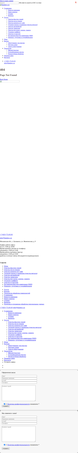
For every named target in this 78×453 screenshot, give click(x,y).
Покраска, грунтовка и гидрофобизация (18, 286)
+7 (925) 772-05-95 (10, 61)
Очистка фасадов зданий (12, 268)
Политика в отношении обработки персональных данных (24, 304)
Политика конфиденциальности (18, 404)
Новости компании (10, 297)
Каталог (7, 291)
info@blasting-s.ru (9, 63)
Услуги (6, 289)
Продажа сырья (13, 347)
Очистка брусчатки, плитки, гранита (17, 279)
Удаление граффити (11, 281)
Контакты (7, 360)
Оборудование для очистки (17, 345)
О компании (8, 295)
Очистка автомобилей (11, 275)
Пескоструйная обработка (17, 356)
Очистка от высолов (11, 282)
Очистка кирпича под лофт (13, 271)
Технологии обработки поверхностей (17, 293)
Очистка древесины (11, 277)
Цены (6, 266)
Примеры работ (9, 358)
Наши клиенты (9, 299)
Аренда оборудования (15, 349)
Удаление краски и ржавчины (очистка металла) (20, 273)
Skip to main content (6, 1)
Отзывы (7, 300)
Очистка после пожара (12, 270)
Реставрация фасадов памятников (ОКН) (18, 284)
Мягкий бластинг (14, 353)
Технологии (8, 351)
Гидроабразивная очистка (17, 355)
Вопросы (7, 302)
